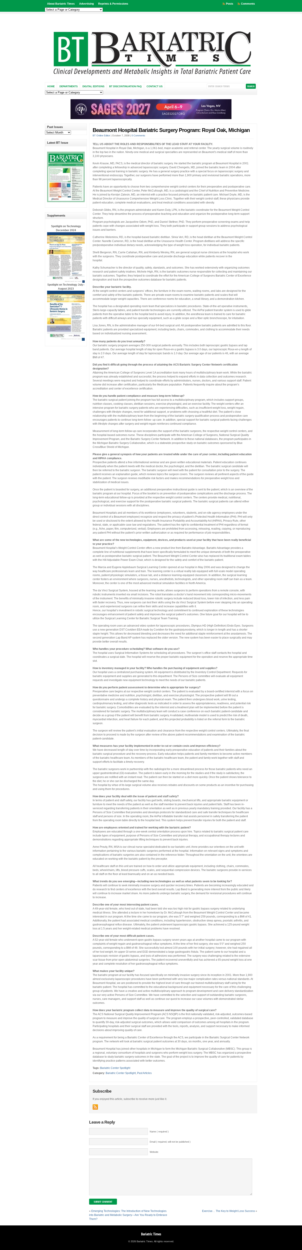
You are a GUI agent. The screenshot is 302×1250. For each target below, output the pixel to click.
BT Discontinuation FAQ (125, 86)
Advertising (86, 3)
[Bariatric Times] (151, 76)
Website (154, 1152)
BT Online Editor (101, 135)
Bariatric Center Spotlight (115, 1068)
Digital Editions (93, 86)
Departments (68, 86)
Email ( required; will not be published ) (170, 1141)
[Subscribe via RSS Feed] (95, 1107)
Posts (229, 3)
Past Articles (144, 1073)
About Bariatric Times (61, 3)
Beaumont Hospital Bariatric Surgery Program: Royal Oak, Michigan (171, 130)
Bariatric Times (151, 1234)
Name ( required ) (159, 1131)
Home (51, 86)
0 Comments (138, 135)
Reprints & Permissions (113, 3)
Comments (248, 3)
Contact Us (154, 86)
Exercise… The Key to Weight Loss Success (228, 1211)
